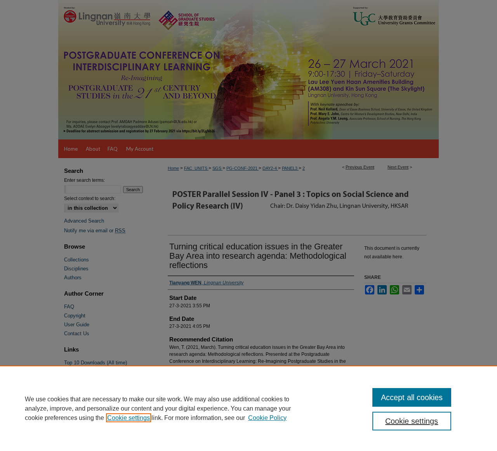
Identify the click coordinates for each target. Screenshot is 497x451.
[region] (248, 408)
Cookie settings (128, 417)
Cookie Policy (267, 417)
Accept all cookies (412, 397)
